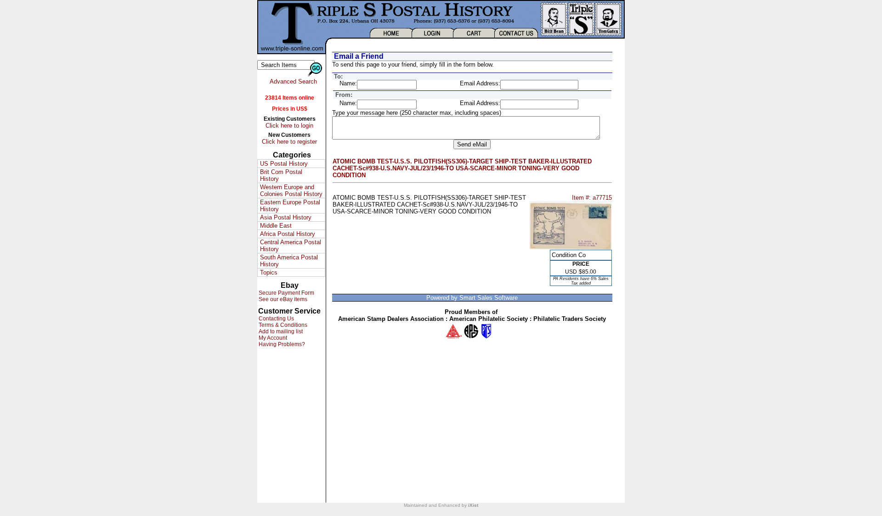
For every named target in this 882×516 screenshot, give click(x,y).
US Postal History (284, 163)
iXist (473, 505)
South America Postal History (289, 261)
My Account (272, 338)
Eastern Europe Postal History (290, 206)
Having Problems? (281, 344)
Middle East (276, 225)
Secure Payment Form (285, 293)
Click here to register (289, 141)
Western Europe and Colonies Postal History (291, 190)
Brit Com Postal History (281, 175)
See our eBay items (282, 299)
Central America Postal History (290, 245)
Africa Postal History (287, 233)
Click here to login (289, 125)
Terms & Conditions (282, 325)
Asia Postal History (285, 217)
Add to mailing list (280, 331)
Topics (268, 272)
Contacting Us (275, 318)
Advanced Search (293, 81)
